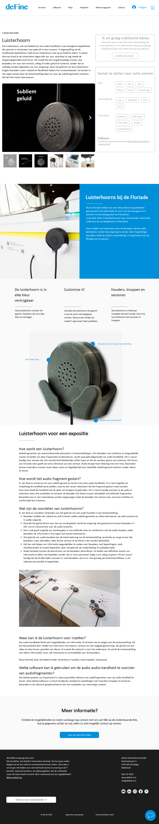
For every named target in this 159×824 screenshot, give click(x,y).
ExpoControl (104, 144)
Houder (137, 123)
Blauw (119, 90)
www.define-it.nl (128, 777)
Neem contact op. (14, 777)
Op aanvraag (144, 90)
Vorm (120, 106)
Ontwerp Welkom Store (105, 815)
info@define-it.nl (128, 780)
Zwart (119, 84)
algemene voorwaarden (75, 815)
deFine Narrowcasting (137, 141)
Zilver (139, 84)
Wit (129, 84)
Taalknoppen (137, 116)
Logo (120, 100)
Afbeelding (132, 100)
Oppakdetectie (124, 129)
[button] (152, 7)
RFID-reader (123, 123)
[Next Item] (90, 118)
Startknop (122, 116)
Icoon (145, 100)
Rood (131, 90)
